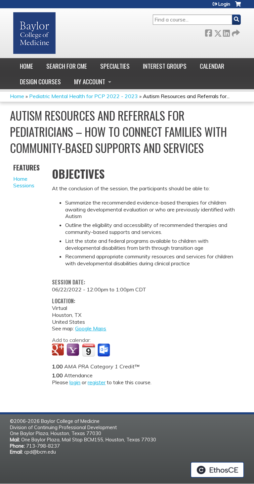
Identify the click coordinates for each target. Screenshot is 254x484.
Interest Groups (165, 66)
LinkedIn (226, 32)
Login (224, 4)
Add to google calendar (58, 350)
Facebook (208, 32)
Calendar (212, 66)
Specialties (115, 66)
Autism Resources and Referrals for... (186, 96)
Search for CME (66, 66)
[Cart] (238, 6)
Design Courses (40, 81)
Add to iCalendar (88, 349)
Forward (235, 32)
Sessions (23, 185)
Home (26, 66)
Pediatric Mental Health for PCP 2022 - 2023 (83, 96)
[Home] (34, 33)
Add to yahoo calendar (73, 350)
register (97, 382)
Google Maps (90, 328)
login (74, 382)
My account (89, 81)
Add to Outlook (104, 350)
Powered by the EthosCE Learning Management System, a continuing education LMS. (217, 470)
